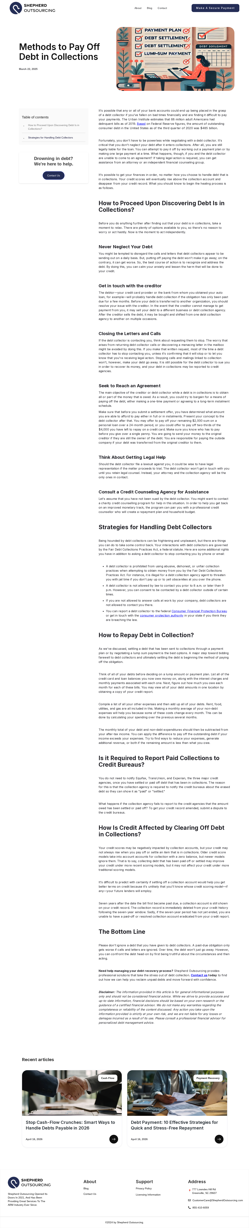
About (138, 8)
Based (141, 123)
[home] (32, 8)
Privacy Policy (144, 1188)
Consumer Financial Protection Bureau (199, 611)
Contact (162, 8)
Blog (149, 8)
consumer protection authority (162, 615)
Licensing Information (148, 1194)
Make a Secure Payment (215, 7)
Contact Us (53, 175)
